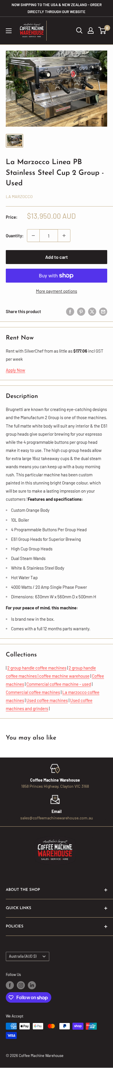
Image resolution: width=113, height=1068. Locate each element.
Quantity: (14, 235)
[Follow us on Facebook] (10, 985)
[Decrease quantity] (33, 235)
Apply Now (15, 370)
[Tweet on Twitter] (92, 311)
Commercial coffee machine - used (58, 684)
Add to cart (56, 257)
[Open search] (79, 30)
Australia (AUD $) (22, 956)
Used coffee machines (47, 700)
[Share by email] (103, 311)
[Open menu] (9, 30)
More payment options (56, 291)
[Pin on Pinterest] (81, 311)
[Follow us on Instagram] (21, 985)
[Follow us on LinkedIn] (32, 985)
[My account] (91, 30)
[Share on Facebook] (70, 311)
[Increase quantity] (64, 235)
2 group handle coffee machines (36, 667)
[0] (102, 30)
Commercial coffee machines (33, 692)
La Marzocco (19, 196)
